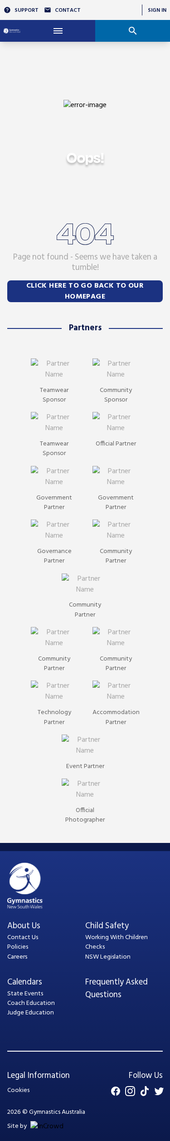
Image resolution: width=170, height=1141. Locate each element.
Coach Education (31, 1003)
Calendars (24, 982)
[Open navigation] (57, 31)
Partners (85, 328)
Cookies (18, 1090)
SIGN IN (157, 10)
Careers (17, 957)
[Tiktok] (144, 1091)
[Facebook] (115, 1091)
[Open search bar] (132, 31)
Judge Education (30, 1013)
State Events (25, 994)
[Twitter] (159, 1091)
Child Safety (107, 926)
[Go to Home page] (12, 31)
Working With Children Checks (116, 942)
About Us (23, 926)
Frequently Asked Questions (116, 989)
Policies (17, 947)
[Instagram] (130, 1091)
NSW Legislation (108, 957)
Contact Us (22, 937)
